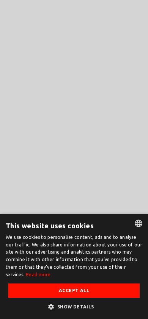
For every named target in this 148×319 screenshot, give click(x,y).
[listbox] (138, 223)
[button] (74, 306)
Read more (38, 274)
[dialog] (74, 266)
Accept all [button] (74, 290)
